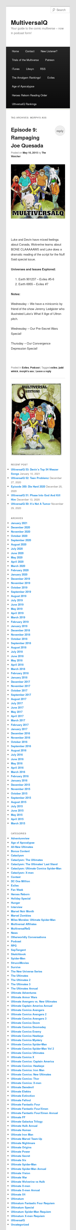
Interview (16, 907)
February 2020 (20, 570)
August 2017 (18, 699)
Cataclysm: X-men (22, 873)
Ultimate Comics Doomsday (28, 1027)
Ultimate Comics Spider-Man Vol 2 (32, 1048)
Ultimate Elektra (21, 1091)
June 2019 (17, 604)
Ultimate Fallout (21, 1100)
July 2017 (17, 703)
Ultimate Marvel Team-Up (26, 1139)
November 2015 (20, 789)
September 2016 (21, 746)
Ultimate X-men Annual (25, 1190)
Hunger (15, 903)
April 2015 (17, 819)
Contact (29, 51)
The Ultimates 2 (20, 980)
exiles (53, 367)
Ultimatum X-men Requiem (28, 1216)
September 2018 (21, 643)
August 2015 (18, 802)
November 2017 (20, 686)
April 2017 (17, 716)
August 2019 (18, 596)
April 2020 (17, 562)
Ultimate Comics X (22, 1057)
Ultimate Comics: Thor (25, 1078)
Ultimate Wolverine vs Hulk (28, 1181)
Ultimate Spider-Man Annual (28, 1169)
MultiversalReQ (20, 928)
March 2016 (18, 772)
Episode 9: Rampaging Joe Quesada (27, 137)
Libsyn (30, 69)
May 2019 (16, 609)
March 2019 (18, 617)
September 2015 (21, 798)
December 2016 (20, 733)
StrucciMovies (20, 963)
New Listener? (49, 51)
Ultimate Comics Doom (25, 1023)
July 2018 (17, 651)
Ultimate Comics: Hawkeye (27, 1066)
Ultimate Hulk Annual (24, 1126)
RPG (14, 945)
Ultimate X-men (20, 1186)
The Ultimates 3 (20, 984)
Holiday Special (21, 898)
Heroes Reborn (20, 894)
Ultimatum (17, 1199)
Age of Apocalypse (23, 86)
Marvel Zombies (21, 915)
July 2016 (17, 754)
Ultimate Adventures (23, 993)
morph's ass (26, 371)
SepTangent (18, 950)
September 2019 (21, 592)
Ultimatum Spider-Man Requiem (31, 1212)
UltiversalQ (18, 1220)
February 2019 (20, 622)
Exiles (51, 77)
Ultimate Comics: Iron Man (27, 1070)
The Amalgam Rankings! (26, 77)
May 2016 (16, 763)
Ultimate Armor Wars (24, 997)
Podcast (35, 367)
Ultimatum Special (22, 1207)
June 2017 (17, 707)
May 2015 (16, 815)
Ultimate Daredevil (22, 1087)
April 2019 (17, 613)
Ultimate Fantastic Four (25, 1104)
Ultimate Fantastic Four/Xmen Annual (34, 1113)
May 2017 (16, 712)
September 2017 (21, 695)
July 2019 (17, 600)
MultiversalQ (29, 22)
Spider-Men (18, 958)
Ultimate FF (18, 1117)
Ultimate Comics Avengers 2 (28, 1014)
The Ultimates (19, 975)
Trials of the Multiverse (25, 60)
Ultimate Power (20, 1151)
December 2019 (20, 579)
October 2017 (19, 690)
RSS (43, 69)
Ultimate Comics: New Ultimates (31, 1074)
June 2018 (17, 656)
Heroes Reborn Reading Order (29, 95)
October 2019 (19, 587)
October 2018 (19, 639)
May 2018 (16, 660)
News (14, 933)
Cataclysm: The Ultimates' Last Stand (34, 864)
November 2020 (20, 531)
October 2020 (19, 536)
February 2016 (20, 776)
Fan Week (17, 890)
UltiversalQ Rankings (24, 104)
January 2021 (19, 523)
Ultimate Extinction (23, 1096)
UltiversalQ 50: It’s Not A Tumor (30, 504)
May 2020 (16, 557)
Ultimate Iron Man (22, 1134)
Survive (15, 967)
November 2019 (20, 583)
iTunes (16, 69)
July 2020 (17, 549)
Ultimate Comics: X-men (26, 1083)
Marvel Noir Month (22, 911)
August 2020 (18, 544)
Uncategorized (20, 1224)
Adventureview (20, 838)
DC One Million (20, 881)
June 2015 (17, 810)
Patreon (49, 60)
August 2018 (18, 647)
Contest (15, 877)
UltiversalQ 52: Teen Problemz (30, 478)
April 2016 (17, 767)
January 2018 (19, 677)
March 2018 (18, 669)
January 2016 (19, 780)
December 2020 (20, 527)
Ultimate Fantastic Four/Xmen (29, 1109)
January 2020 (19, 574)
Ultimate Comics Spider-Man (29, 1044)
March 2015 (18, 823)
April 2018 (17, 664)
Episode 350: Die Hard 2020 (28, 486)
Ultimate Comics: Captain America (32, 1061)
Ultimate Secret (20, 1156)
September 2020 (21, 540)
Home (15, 51)
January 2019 (19, 626)
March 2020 (18, 566)
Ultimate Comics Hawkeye (27, 1036)
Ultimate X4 (18, 1194)
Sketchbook (18, 954)
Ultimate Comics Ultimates (27, 1053)
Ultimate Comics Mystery (26, 1040)
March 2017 (18, 720)
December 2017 (20, 682)
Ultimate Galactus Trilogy (27, 1121)
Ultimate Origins (21, 1147)
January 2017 (19, 729)
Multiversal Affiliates (23, 924)
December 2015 (20, 785)
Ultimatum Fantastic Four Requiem (33, 1203)
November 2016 (20, 737)
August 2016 (18, 750)
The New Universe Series (26, 971)
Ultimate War (19, 1177)
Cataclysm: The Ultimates (27, 860)
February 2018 (20, 673)
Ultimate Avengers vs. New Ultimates (34, 1001)
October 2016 (19, 742)
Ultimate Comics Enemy (26, 1031)
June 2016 (17, 759)
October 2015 (19, 793)
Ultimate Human (21, 1130)
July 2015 (17, 806)
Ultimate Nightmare (23, 1143)
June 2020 (17, 553)
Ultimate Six (18, 1160)
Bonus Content (20, 851)
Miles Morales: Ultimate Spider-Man (33, 920)
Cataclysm (17, 855)
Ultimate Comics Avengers (27, 1010)
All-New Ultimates (22, 847)
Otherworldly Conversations (28, 937)
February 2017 (20, 725)
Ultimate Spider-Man (23, 1164)
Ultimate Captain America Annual (31, 1006)
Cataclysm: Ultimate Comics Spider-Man (36, 868)
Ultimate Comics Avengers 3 (28, 1018)
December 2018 (20, 630)
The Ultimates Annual (24, 988)
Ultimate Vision (20, 1173)
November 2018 (20, 634)
